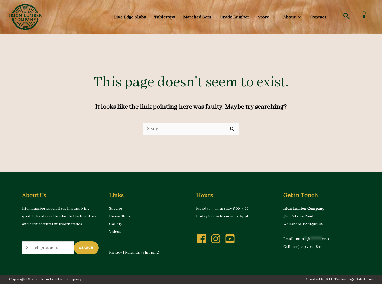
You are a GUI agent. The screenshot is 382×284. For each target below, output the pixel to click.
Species (116, 208)
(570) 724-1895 (309, 246)
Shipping (151, 252)
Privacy (115, 252)
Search (86, 248)
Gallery (115, 224)
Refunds (132, 252)
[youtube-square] (231, 239)
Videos (115, 231)
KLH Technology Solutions (349, 279)
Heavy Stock (119, 216)
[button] (346, 16)
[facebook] (203, 239)
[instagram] (217, 239)
